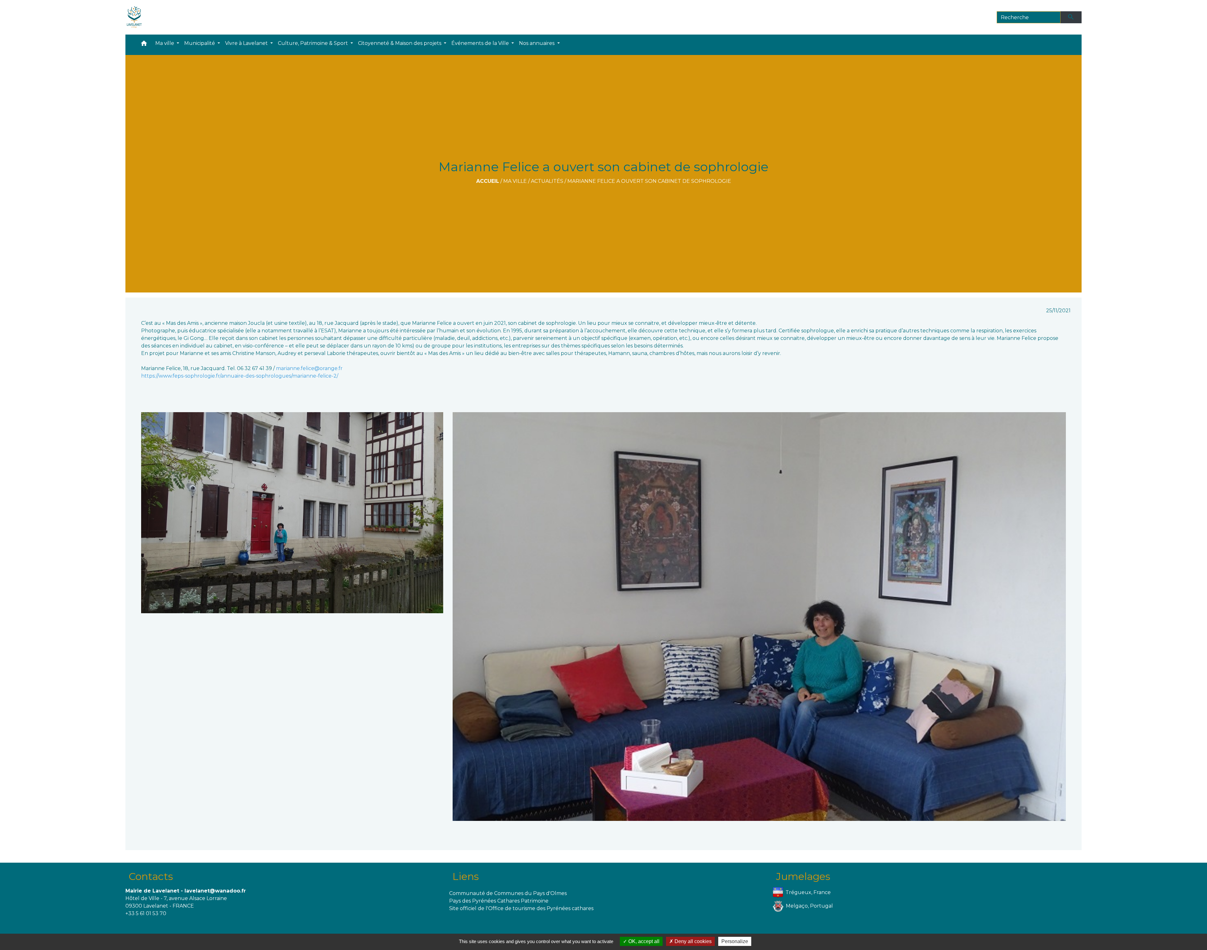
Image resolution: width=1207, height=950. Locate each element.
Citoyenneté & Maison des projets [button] (400, 43)
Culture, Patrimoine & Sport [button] (313, 43)
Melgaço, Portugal (809, 906)
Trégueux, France (808, 892)
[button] (144, 44)
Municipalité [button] (200, 43)
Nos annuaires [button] (537, 43)
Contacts (151, 876)
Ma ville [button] (165, 43)
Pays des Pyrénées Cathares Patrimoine (498, 901)
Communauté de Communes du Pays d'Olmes (508, 893)
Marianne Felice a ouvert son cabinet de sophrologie (649, 181)
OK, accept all (643, 941)
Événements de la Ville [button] (480, 43)
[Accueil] (134, 17)
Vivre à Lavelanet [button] (247, 43)
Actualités (547, 181)
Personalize (734, 941)
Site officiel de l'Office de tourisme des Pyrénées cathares (521, 908)
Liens (465, 876)
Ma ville (515, 181)
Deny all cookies (692, 941)
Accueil (487, 181)
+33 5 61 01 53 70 (145, 913)
